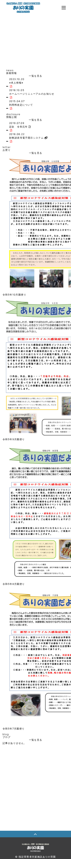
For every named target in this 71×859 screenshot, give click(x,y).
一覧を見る (35, 75)
